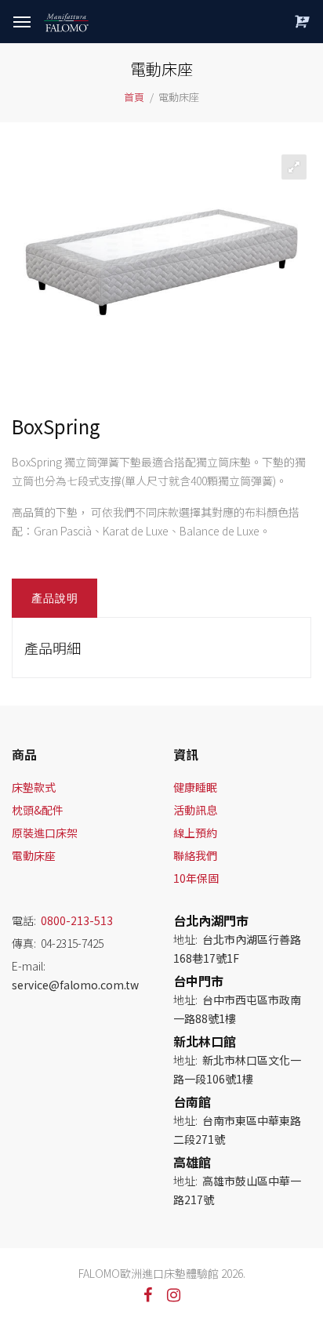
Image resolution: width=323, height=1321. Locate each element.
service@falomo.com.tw (75, 985)
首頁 (134, 96)
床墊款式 (34, 787)
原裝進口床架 (45, 832)
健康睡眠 (195, 787)
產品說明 (54, 598)
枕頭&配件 (38, 810)
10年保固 (196, 878)
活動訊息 (195, 810)
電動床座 (34, 855)
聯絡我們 (195, 855)
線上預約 (195, 832)
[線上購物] (299, 21)
